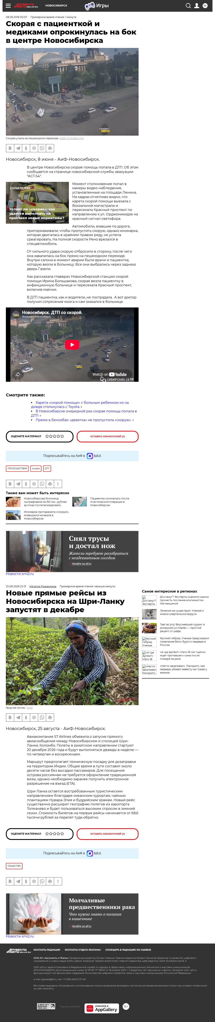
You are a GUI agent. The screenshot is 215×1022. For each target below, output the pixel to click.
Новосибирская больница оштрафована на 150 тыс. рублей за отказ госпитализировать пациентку (45, 503)
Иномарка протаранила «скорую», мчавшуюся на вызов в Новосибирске (46, 515)
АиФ (30, 707)
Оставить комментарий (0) (107, 436)
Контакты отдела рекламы (83, 950)
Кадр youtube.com (71, 138)
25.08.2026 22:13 (16, 586)
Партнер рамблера (70, 1006)
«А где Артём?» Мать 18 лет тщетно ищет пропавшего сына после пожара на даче (183, 655)
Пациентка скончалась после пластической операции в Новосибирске (109, 502)
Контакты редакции (47, 950)
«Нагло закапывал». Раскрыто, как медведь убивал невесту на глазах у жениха (183, 669)
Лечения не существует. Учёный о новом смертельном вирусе (182, 612)
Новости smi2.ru (20, 574)
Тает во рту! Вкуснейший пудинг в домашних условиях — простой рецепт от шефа (182, 628)
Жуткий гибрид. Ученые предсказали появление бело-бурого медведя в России (184, 642)
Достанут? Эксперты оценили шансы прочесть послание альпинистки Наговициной (184, 600)
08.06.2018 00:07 (16, 17)
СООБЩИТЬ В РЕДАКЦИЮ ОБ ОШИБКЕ (128, 950)
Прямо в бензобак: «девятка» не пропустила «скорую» (83, 420)
